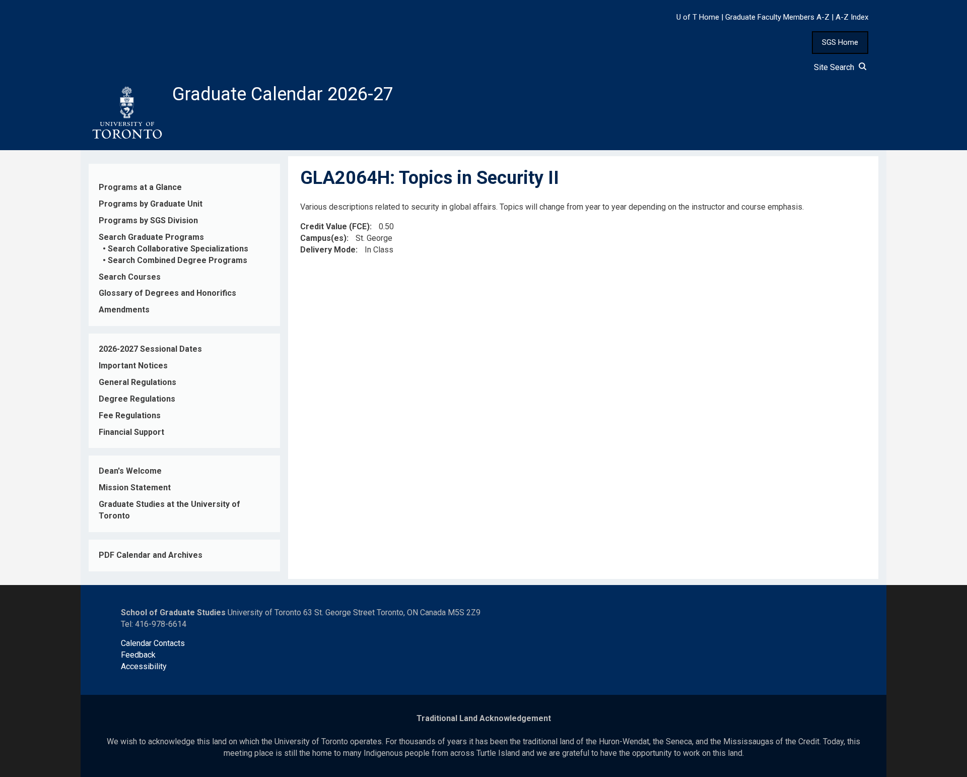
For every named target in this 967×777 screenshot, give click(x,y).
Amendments (124, 309)
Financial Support (131, 432)
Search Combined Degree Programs (177, 260)
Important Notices (133, 365)
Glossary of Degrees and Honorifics (167, 293)
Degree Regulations (137, 399)
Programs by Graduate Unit (150, 204)
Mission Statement (135, 487)
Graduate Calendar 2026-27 (282, 94)
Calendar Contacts (153, 643)
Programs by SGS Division (148, 220)
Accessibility (144, 666)
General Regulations (137, 382)
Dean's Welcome (130, 471)
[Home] (126, 113)
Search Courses (130, 277)
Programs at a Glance (140, 187)
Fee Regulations (130, 415)
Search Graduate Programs (151, 237)
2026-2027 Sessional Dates (150, 349)
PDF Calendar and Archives (150, 555)
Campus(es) (323, 238)
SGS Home (840, 42)
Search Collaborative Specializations (178, 248)
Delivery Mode (328, 249)
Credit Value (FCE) (335, 226)
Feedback (138, 655)
